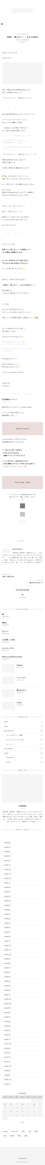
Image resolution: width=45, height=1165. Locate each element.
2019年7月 (7, 1084)
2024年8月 (7, 910)
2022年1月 (7, 1039)
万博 (23, 1131)
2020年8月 (7, 1071)
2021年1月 (7, 1062)
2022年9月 (7, 1008)
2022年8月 (7, 1013)
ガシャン (5, 631)
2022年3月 (7, 1035)
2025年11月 (7, 874)
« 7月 (21, 1122)
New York (15, 1131)
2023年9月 (7, 959)
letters (23, 726)
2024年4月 (7, 927)
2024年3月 (7, 932)
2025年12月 (7, 869)
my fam (24, 762)
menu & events (23, 731)
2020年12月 (7, 1066)
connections (24, 757)
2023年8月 (7, 963)
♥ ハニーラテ (21, 678)
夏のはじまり (21, 690)
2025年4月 (7, 892)
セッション (24, 744)
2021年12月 (7, 1044)
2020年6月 (7, 1075)
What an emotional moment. (12, 657)
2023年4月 (7, 981)
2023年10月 (7, 954)
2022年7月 (7, 1017)
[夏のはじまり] (8, 693)
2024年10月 (7, 901)
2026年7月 (7, 847)
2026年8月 (7, 843)
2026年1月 (7, 865)
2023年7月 (7, 968)
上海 (29, 1131)
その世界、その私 (8, 640)
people (23, 753)
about (23, 722)
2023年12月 (7, 945)
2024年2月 (7, 936)
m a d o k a (25, 40)
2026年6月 (7, 852)
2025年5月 (7, 887)
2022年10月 (7, 1004)
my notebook (22, 34)
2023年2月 (7, 990)
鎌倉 (26, 1136)
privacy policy (22, 1158)
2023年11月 (7, 950)
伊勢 (36, 1131)
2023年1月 (7, 995)
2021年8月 (7, 1053)
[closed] (8, 706)
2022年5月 (7, 1026)
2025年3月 (7, 896)
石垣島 (12, 1136)
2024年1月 (7, 941)
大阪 (4, 1136)
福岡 (19, 1136)
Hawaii (5, 1131)
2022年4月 (7, 1030)
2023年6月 (7, 972)
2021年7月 (7, 1057)
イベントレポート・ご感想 (24, 735)
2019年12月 (7, 1079)
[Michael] (8, 668)
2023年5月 (7, 977)
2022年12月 (7, 999)
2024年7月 (7, 914)
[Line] (23, 835)
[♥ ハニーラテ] (8, 681)
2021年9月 (7, 1048)
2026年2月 (7, 860)
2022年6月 (7, 1021)
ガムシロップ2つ (8, 648)
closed (19, 702)
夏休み (4, 623)
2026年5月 (7, 856)
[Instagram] (22, 835)
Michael (19, 665)
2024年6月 (7, 919)
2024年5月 (7, 923)
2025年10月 (7, 878)
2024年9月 (7, 905)
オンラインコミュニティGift (24, 740)
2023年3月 (7, 986)
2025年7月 (7, 883)
